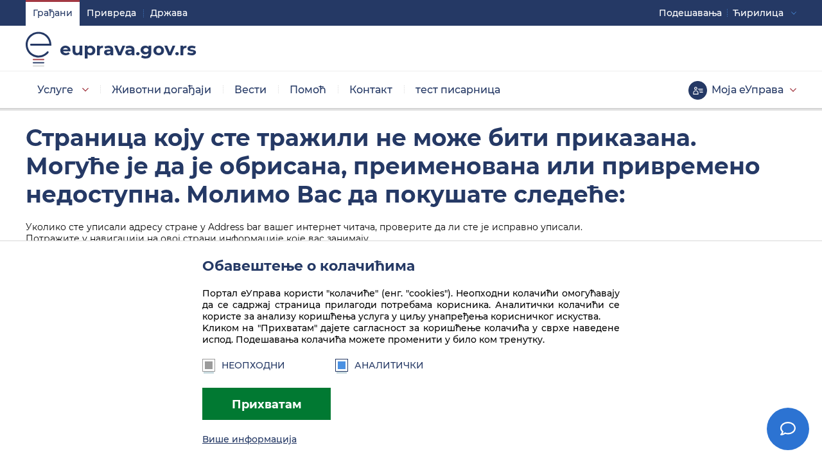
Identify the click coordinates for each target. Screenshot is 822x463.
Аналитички (389, 365)
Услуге (55, 90)
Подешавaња (690, 13)
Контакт (370, 90)
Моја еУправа (747, 90)
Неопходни (253, 365)
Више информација (249, 439)
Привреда (111, 13)
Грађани (53, 13)
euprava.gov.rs (128, 49)
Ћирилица (758, 13)
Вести (250, 90)
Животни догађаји (161, 90)
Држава (169, 13)
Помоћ (308, 90)
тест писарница (457, 90)
